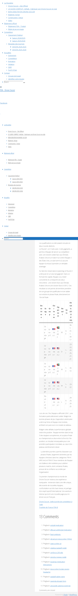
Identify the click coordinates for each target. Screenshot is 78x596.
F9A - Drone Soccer (7, 90)
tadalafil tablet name (57, 577)
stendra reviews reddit (58, 557)
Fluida (65, 595)
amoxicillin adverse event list (60, 586)
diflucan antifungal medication (61, 530)
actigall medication (56, 525)
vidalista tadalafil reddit (58, 548)
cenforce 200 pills (56, 552)
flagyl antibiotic (55, 534)
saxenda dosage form (58, 581)
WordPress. (73, 595)
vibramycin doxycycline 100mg (61, 539)
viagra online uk (55, 543)
